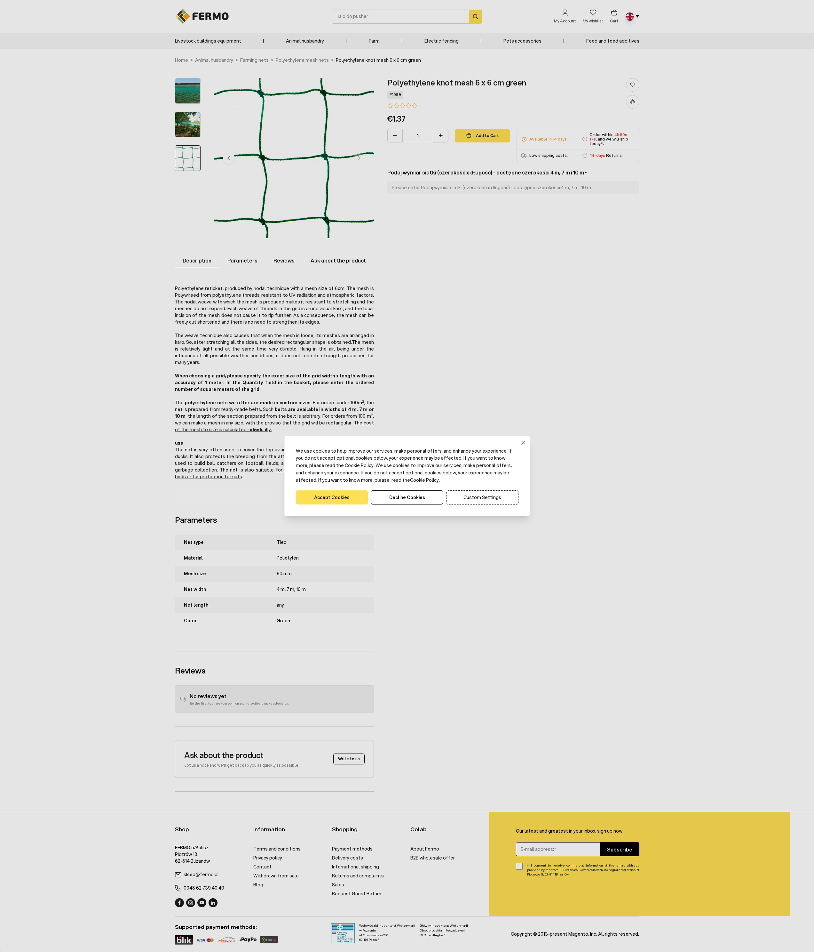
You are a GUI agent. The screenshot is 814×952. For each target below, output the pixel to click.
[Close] (523, 443)
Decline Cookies (407, 497)
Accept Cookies (332, 497)
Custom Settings (482, 497)
